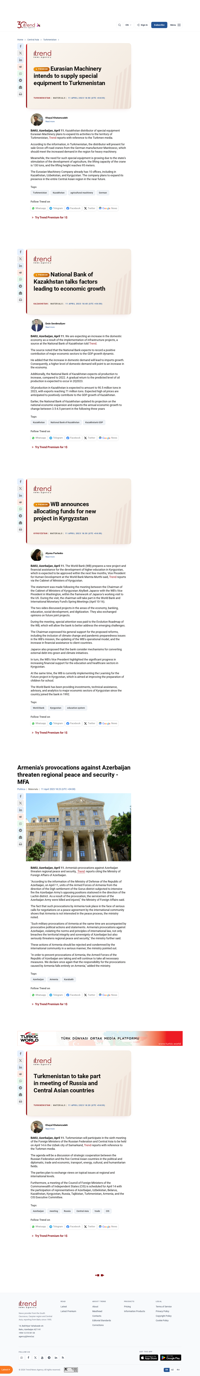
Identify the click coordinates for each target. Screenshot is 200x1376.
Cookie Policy (162, 1320)
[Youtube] (42, 1357)
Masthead (97, 1311)
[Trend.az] (28, 25)
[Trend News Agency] (27, 1304)
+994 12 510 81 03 (27, 1333)
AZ (172, 1370)
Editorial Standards (101, 1320)
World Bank (38, 708)
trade (97, 1211)
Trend (52, 137)
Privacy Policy (162, 1311)
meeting (54, 1211)
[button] (20, 46)
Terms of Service (164, 1306)
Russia (67, 1211)
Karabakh (69, 979)
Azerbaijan (38, 979)
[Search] (119, 25)
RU (178, 1370)
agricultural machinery (81, 192)
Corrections (98, 1325)
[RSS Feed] (63, 1357)
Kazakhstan (59, 192)
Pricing (127, 1306)
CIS (107, 1211)
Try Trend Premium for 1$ (51, 217)
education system (76, 708)
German (103, 192)
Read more (50, 121)
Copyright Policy (164, 1316)
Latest (64, 1306)
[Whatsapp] (21, 1357)
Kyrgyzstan (55, 708)
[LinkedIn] (56, 1357)
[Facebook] (28, 1357)
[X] (35, 1357)
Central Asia (83, 1211)
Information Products (134, 1311)
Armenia (54, 979)
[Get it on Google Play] (170, 1357)
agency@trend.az (26, 1336)
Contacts (96, 1316)
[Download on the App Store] (149, 1357)
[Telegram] (49, 1357)
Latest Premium (68, 1311)
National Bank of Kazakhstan (65, 422)
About (95, 1306)
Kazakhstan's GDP (94, 422)
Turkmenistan (40, 192)
